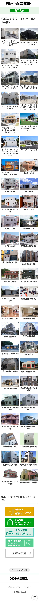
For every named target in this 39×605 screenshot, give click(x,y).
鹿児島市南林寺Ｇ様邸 (28, 299)
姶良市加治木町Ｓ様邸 (28, 372)
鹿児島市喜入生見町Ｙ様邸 (10, 210)
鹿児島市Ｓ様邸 (28, 173)
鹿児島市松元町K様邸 (10, 465)
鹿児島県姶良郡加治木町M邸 (28, 408)
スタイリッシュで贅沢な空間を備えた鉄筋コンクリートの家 (28, 62)
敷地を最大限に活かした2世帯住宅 (10, 107)
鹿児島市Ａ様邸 (10, 246)
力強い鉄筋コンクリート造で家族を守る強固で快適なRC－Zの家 (10, 130)
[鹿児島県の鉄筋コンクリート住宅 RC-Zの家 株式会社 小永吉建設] (19, 3)
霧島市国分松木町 (29, 318)
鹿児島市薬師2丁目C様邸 (29, 482)
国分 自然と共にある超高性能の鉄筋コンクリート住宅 (28, 128)
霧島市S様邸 (29, 191)
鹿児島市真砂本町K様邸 (29, 447)
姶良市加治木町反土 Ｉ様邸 (10, 300)
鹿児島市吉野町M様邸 (10, 371)
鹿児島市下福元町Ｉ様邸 (10, 318)
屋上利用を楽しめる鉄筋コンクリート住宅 (28, 43)
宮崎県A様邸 (28, 354)
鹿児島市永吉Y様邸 (10, 388)
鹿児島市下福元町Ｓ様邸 (28, 282)
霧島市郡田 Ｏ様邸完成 (10, 354)
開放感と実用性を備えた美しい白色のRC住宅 (10, 67)
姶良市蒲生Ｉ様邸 (29, 228)
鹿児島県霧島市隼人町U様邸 (29, 427)
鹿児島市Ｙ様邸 (28, 209)
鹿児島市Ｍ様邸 (10, 191)
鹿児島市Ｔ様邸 (10, 228)
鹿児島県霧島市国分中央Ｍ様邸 (10, 483)
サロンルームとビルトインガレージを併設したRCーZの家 (10, 43)
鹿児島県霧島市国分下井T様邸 (10, 408)
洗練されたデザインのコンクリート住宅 (10, 87)
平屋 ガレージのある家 (28, 150)
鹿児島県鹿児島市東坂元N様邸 (28, 389)
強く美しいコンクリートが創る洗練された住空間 (28, 87)
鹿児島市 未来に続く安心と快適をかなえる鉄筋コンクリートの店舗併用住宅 (10, 152)
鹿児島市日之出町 (10, 337)
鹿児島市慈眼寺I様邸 (10, 446)
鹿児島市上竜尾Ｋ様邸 (10, 262)
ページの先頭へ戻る (20, 570)
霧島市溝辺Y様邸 (10, 282)
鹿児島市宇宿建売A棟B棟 (28, 465)
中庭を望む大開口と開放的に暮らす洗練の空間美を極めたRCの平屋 (28, 107)
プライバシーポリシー (14, 587)
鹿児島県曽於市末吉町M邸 (10, 428)
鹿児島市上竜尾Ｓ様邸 (28, 246)
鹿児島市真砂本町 (29, 336)
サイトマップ (27, 587)
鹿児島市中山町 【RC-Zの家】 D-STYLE (10, 173)
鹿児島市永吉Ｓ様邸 (29, 264)
